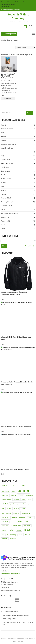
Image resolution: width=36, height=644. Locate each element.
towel (3, 534)
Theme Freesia (28, 638)
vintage (27, 535)
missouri (26, 513)
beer (23, 486)
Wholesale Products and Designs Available (16, 615)
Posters (3, 183)
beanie (12, 486)
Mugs (2, 156)
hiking (9, 508)
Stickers (3, 190)
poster (20, 522)
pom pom (13, 522)
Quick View (7, 98)
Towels (3, 229)
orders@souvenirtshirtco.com (11, 9)
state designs (27, 525)
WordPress (19, 641)
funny (5, 503)
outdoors (31, 518)
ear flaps (21, 495)
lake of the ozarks (6, 513)
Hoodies (3, 136)
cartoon (13, 495)
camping (23, 490)
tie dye (27, 530)
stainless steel (16, 525)
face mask (16, 499)
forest (29, 499)
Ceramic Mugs (5, 159)
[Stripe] (13, 600)
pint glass (5, 522)
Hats (2, 133)
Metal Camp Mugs (7, 163)
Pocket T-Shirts (6, 179)
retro (26, 522)
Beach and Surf (6, 198)
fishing (23, 499)
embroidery (29, 495)
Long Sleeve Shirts (7, 148)
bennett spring (5, 491)
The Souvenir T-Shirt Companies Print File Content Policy (18, 623)
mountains (5, 518)
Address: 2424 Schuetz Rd (10, 582)
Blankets (3, 125)
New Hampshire (6, 171)
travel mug (11, 534)
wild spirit (4, 538)
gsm (29, 504)
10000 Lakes (5, 486)
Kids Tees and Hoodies (8, 144)
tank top (19, 530)
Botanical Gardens (7, 129)
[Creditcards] (17, 600)
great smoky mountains (17, 504)
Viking (20, 534)
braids (13, 491)
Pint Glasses (5, 175)
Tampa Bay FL (5, 221)
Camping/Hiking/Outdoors (9, 202)
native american (18, 518)
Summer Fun (5, 217)
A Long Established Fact (10, 611)
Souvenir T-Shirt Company (18, 16)
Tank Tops (4, 225)
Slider (2, 186)
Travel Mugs (5, 167)
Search (29, 113)
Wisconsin (13, 538)
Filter (4, 246)
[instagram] (19, 634)
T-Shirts (3, 194)
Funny (3, 209)
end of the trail (6, 499)
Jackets (3, 140)
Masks (3, 152)
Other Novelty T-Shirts (9, 619)
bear (18, 486)
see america (5, 525)
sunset (4, 530)
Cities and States (6, 206)
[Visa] (5, 600)
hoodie (16, 508)
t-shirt (11, 530)
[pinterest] (15, 634)
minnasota (16, 513)
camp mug (5, 495)
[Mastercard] (2, 600)
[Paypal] (9, 600)
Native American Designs (9, 213)
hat (3, 508)
